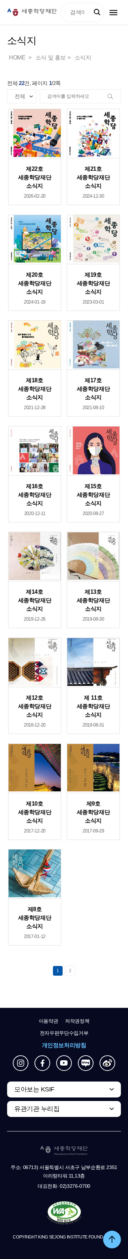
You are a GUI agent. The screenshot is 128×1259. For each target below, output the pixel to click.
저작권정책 (77, 1020)
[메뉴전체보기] (113, 12)
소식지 (83, 58)
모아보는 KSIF (34, 1089)
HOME (18, 58)
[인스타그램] (20, 1063)
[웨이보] (107, 1063)
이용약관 (48, 1020)
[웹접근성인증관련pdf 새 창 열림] (64, 1213)
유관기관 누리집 (36, 1108)
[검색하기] (97, 12)
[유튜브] (64, 1063)
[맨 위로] (112, 1239)
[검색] (113, 97)
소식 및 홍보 (51, 58)
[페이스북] (42, 1063)
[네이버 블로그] (86, 1063)
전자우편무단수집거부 (64, 1033)
